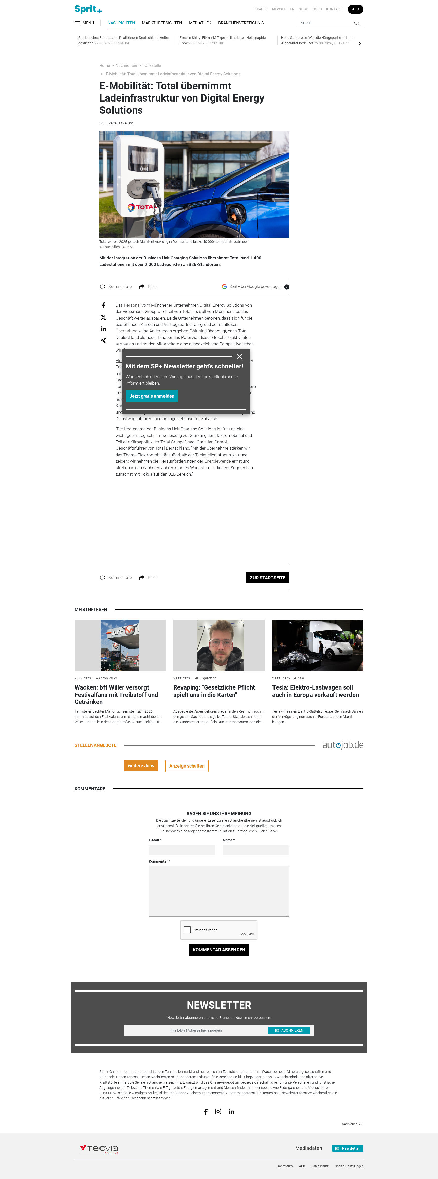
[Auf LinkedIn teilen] (103, 328)
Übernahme (126, 330)
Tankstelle (152, 65)
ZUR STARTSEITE (267, 577)
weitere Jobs (141, 765)
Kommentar (158, 861)
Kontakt (334, 9)
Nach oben (349, 1124)
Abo (355, 9)
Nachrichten (121, 23)
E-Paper (261, 9)
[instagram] (218, 1111)
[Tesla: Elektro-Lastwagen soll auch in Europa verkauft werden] (317, 645)
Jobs (317, 9)
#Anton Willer (106, 678)
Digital (205, 305)
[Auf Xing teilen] (103, 340)
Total (186, 311)
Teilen (152, 286)
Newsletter (283, 9)
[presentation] (359, 43)
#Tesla (299, 678)
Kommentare (120, 286)
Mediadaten (308, 1148)
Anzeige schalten (187, 766)
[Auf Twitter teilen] (103, 317)
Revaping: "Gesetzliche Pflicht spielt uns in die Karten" (214, 691)
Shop (303, 9)
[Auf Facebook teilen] (103, 305)
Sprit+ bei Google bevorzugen (255, 286)
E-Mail (154, 840)
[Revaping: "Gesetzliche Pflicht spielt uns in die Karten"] (219, 645)
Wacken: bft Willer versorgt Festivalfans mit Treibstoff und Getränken (116, 695)
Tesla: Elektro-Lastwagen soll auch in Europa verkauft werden (315, 691)
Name (227, 840)
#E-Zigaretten (205, 678)
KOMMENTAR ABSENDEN (219, 949)
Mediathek (200, 23)
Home (104, 65)
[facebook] (206, 1111)
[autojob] (343, 745)
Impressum (285, 1166)
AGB (302, 1166)
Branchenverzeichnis (241, 23)
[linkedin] (231, 1111)
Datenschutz (319, 1166)
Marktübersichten (162, 23)
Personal (132, 305)
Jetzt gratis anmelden (152, 396)
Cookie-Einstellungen (349, 1166)
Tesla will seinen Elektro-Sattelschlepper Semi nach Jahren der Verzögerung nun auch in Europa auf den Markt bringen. (317, 716)
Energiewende (217, 461)
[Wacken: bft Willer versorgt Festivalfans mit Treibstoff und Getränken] (120, 645)
